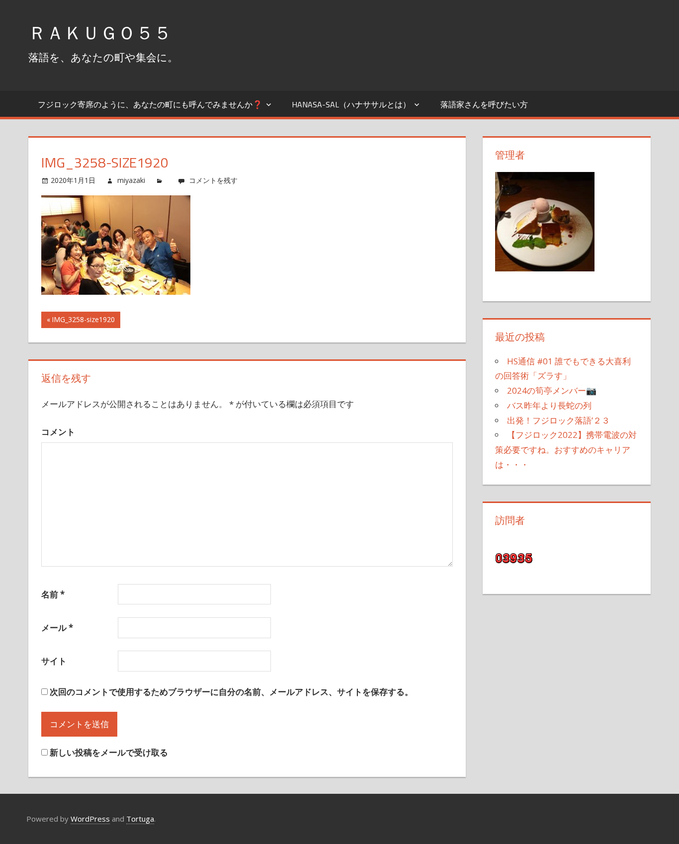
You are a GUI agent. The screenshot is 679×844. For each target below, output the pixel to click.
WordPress (90, 819)
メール (57, 627)
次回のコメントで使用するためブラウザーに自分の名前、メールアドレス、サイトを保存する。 (231, 691)
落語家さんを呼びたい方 (484, 104)
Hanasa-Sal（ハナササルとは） (351, 104)
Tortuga (140, 819)
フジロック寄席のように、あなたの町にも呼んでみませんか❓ (150, 104)
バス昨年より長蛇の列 (549, 405)
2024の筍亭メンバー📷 (551, 390)
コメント (58, 431)
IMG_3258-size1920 (83, 321)
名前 (53, 594)
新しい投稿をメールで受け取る (109, 752)
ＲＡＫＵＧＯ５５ (99, 32)
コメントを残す (213, 180)
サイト (54, 661)
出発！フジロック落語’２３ (558, 420)
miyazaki (131, 180)
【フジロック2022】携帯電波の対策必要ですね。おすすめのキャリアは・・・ (566, 449)
